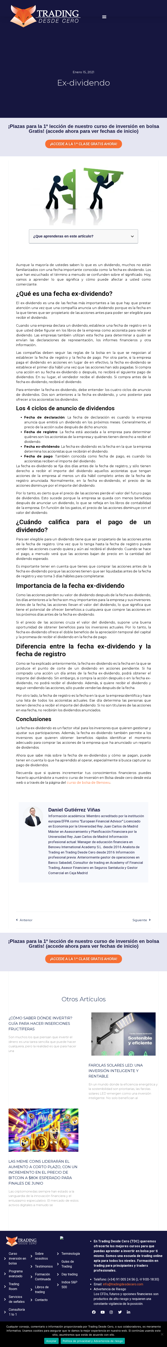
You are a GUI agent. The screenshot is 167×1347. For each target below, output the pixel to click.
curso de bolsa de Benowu (88, 783)
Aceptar (51, 1341)
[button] (104, 16)
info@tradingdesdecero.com (123, 1284)
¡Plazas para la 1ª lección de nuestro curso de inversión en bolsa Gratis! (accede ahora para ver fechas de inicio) (83, 128)
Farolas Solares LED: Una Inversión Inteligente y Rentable (116, 1071)
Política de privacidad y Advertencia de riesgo (93, 1341)
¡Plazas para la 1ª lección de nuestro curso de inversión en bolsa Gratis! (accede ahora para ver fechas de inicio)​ (83, 943)
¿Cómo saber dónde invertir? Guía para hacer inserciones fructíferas (40, 1023)
